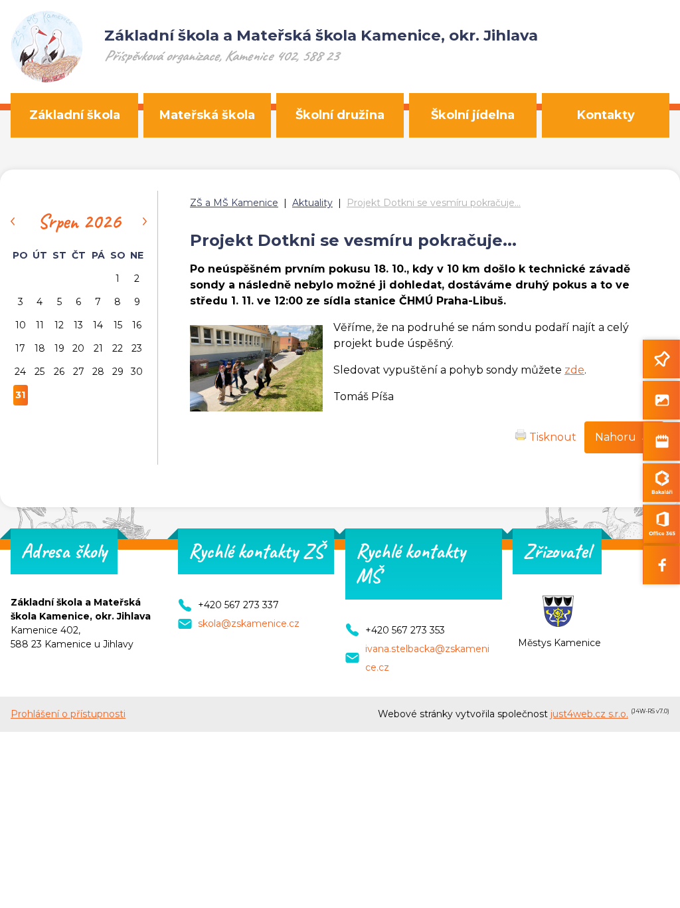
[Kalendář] (661, 441)
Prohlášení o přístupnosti (68, 714)
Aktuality (312, 203)
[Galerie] (661, 400)
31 (20, 395)
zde (574, 370)
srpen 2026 (79, 221)
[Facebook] (661, 565)
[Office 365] (661, 524)
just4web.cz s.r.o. (589, 714)
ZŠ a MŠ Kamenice (234, 203)
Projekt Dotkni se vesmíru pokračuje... (434, 203)
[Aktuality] (661, 359)
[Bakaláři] (661, 482)
